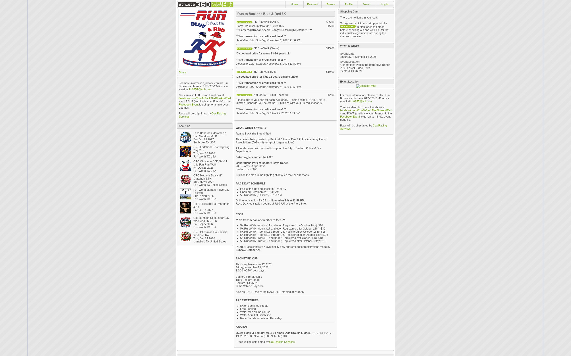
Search (366, 4)
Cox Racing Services (282, 342)
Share (182, 72)
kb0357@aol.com (200, 89)
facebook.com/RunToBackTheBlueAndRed (205, 98)
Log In (385, 4)
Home (294, 4)
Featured (312, 4)
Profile (349, 4)
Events (331, 4)
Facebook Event (189, 104)
